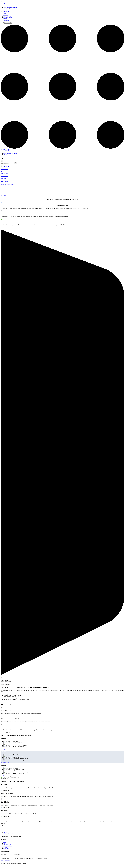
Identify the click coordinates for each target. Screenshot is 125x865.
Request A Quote (7, 22)
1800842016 (6, 3)
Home (4, 13)
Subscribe (17, 854)
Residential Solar (7, 16)
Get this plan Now (5, 749)
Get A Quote (8, 150)
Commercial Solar (7, 17)
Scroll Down (3, 196)
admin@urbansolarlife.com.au (10, 7)
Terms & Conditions (5, 860)
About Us (5, 15)
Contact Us (6, 20)
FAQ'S (5, 18)
